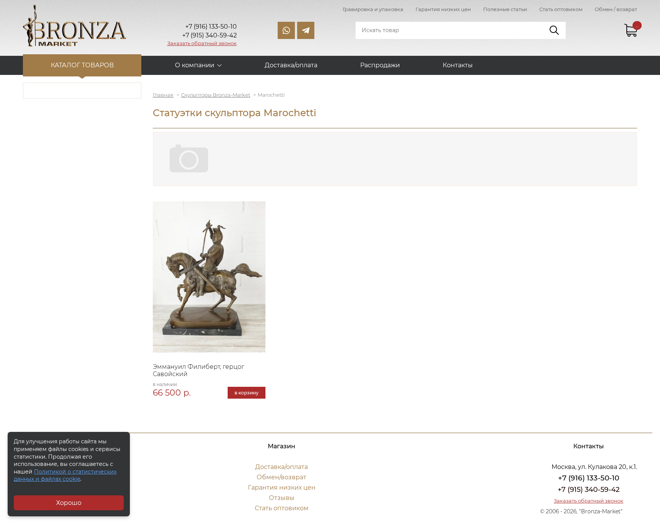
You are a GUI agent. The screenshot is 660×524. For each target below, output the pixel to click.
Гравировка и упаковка (373, 9)
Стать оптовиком (560, 9)
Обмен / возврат (616, 9)
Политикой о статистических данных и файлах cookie (65, 475)
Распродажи (380, 65)
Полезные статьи (505, 9)
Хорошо (68, 502)
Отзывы (281, 497)
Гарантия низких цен (443, 9)
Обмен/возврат (281, 477)
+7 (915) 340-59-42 (589, 489)
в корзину (247, 393)
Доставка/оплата (291, 65)
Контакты (458, 65)
